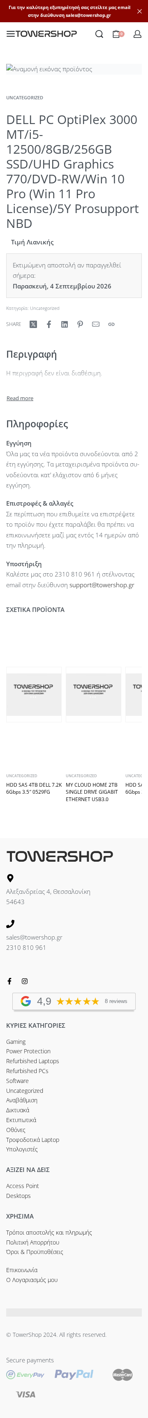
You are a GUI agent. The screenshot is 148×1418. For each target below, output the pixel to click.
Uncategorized (24, 97)
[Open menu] (10, 33)
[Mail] (95, 324)
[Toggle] (20, 398)
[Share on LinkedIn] (64, 324)
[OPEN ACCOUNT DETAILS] (137, 34)
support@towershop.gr (101, 585)
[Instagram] (24, 981)
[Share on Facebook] (49, 324)
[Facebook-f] (9, 981)
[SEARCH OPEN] (99, 34)
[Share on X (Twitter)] (33, 324)
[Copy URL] (111, 324)
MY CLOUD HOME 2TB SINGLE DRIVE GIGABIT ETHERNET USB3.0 (92, 791)
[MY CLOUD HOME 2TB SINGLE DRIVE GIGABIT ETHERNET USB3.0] (93, 694)
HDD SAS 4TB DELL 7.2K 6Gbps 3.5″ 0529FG (34, 788)
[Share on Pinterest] (80, 324)
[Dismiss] (139, 11)
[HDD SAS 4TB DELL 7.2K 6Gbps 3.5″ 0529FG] (34, 694)
